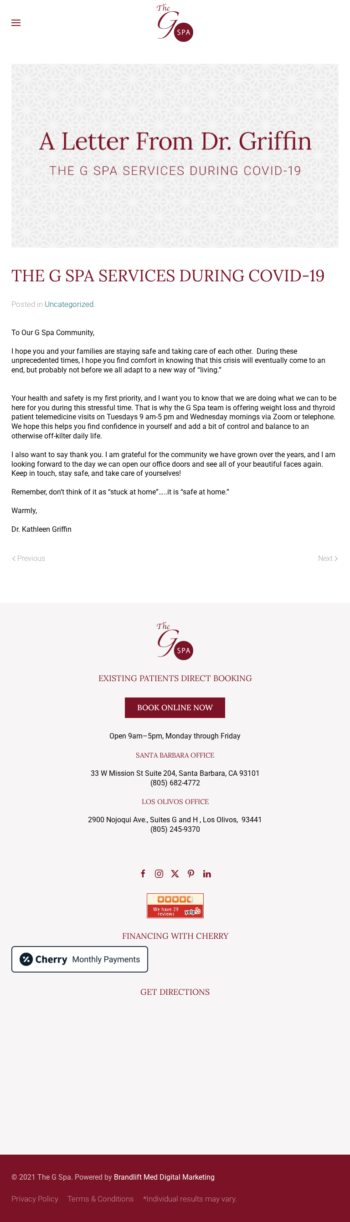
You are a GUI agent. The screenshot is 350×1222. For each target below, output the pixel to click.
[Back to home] (175, 23)
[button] (16, 23)
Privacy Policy (34, 1198)
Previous (31, 558)
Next (325, 558)
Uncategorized (69, 304)
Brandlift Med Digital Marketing (164, 1177)
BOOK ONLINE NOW (175, 708)
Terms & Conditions (100, 1198)
